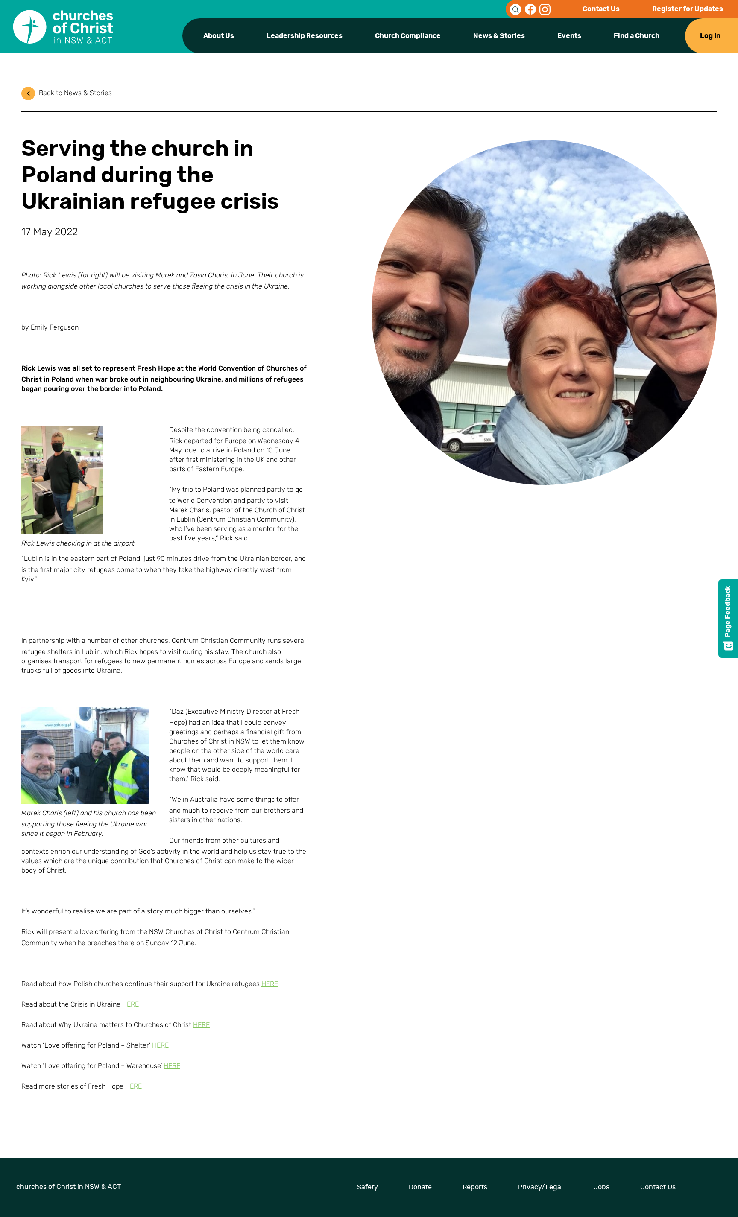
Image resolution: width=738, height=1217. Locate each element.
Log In (710, 35)
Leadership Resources (304, 35)
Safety (367, 1187)
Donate (420, 1187)
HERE (269, 984)
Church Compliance (408, 35)
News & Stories (499, 35)
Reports (475, 1187)
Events (569, 35)
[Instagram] (545, 9)
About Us (218, 35)
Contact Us (601, 9)
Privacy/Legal (540, 1187)
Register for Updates (687, 9)
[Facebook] (530, 9)
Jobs (601, 1187)
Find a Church (636, 35)
